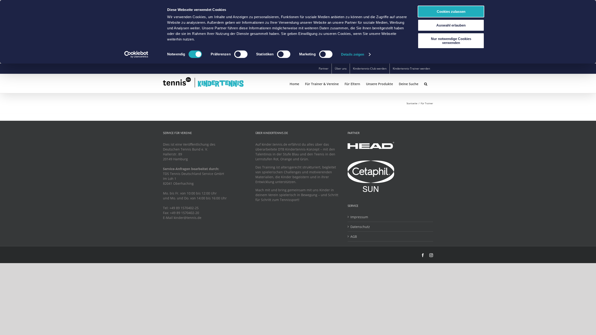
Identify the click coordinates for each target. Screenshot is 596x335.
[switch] (240, 54)
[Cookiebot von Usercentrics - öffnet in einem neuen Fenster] (136, 54)
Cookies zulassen (451, 11)
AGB (353, 236)
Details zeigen (352, 54)
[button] (425, 83)
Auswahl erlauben (451, 25)
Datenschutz (360, 226)
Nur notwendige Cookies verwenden (451, 41)
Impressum (359, 217)
